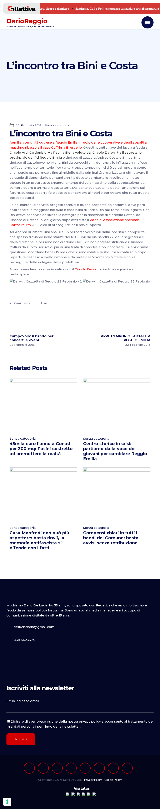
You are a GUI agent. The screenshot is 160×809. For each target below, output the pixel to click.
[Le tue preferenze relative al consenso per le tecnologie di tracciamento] (7, 802)
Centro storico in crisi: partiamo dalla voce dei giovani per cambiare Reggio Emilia (115, 451)
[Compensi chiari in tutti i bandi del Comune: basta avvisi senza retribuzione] (116, 494)
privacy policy (90, 721)
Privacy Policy (93, 779)
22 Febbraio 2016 (28, 125)
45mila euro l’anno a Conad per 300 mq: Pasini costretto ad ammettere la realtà (41, 448)
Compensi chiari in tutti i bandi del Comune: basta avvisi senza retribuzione (111, 537)
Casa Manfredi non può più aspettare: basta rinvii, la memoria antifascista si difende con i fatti (39, 540)
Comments (22, 303)
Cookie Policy (113, 779)
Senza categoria (57, 125)
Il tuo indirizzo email (22, 701)
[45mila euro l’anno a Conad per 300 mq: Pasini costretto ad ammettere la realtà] (43, 405)
